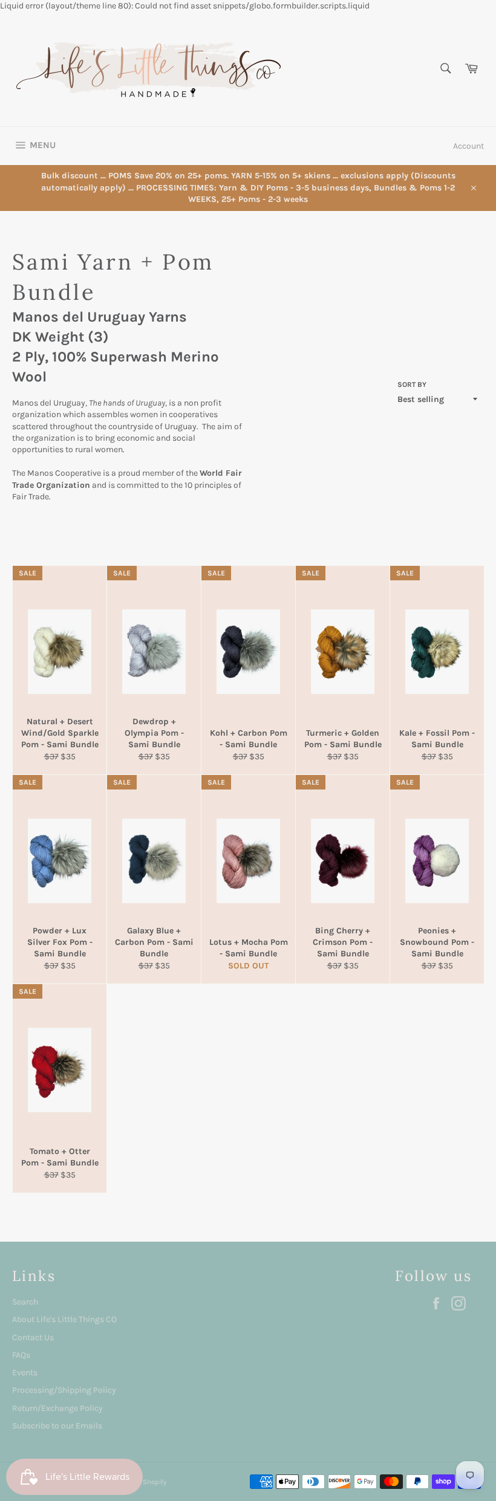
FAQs (21, 1355)
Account (468, 146)
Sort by (411, 384)
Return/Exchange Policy (57, 1408)
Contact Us (33, 1337)
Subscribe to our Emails (57, 1426)
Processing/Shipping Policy (64, 1390)
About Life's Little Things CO (64, 1319)
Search (25, 1302)
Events (25, 1372)
